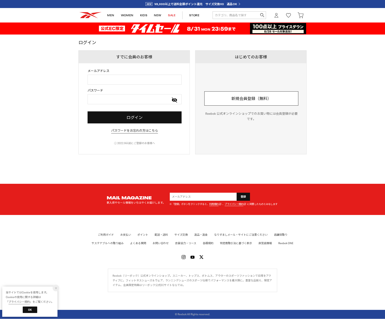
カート (301, 15)
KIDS (143, 15)
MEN (110, 15)
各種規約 (208, 243)
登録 (243, 196)
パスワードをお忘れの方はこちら (134, 130)
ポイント (142, 234)
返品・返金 (201, 234)
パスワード (95, 90)
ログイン (276, 15)
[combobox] (135, 80)
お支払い (125, 234)
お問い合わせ (161, 243)
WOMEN (127, 15)
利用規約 (214, 204)
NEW (157, 15)
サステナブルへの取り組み (108, 243)
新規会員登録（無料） (251, 98)
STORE (194, 15)
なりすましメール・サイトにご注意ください (241, 234)
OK (30, 309)
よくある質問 (138, 243)
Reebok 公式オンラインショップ (90, 15)
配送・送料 (161, 234)
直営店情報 (265, 243)
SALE (172, 15)
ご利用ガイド (106, 234)
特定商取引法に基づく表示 (236, 243)
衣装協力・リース (185, 243)
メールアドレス (98, 71)
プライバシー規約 (234, 204)
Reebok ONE (285, 243)
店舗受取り (280, 234)
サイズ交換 (181, 234)
